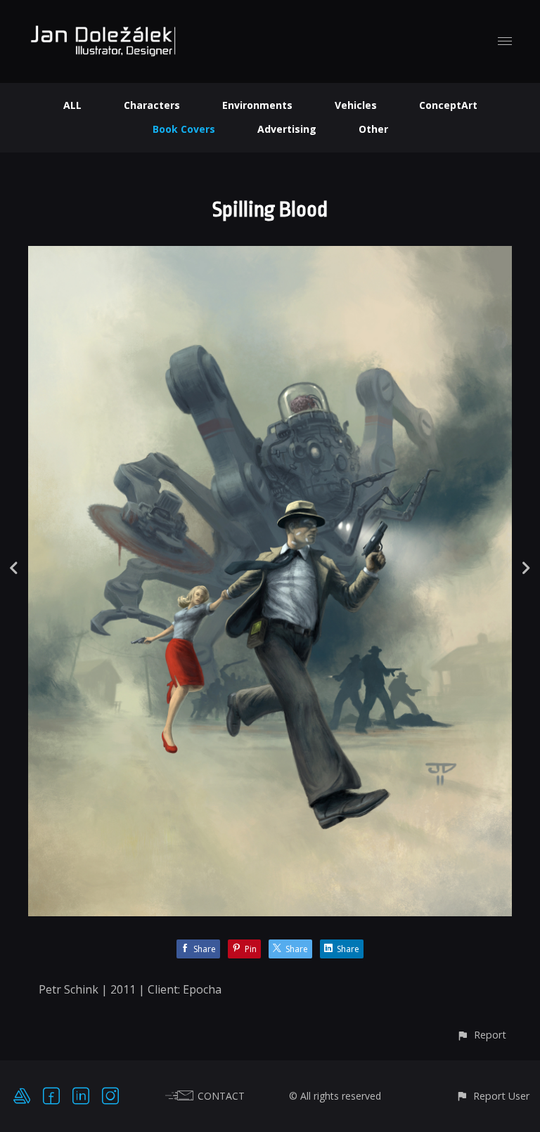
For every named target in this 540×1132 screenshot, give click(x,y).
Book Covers (184, 129)
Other (373, 129)
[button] (481, 1034)
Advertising (286, 129)
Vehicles (356, 105)
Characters (152, 105)
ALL (72, 105)
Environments (257, 105)
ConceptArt (448, 105)
